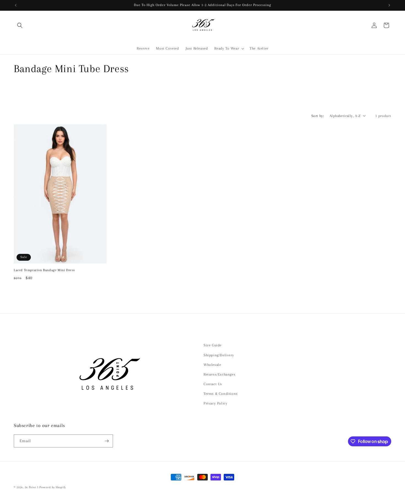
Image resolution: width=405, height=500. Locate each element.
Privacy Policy (215, 403)
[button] (20, 25)
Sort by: (317, 116)
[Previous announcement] (16, 5)
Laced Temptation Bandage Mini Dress (44, 270)
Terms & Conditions (221, 394)
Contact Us (213, 384)
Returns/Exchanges (219, 374)
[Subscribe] (107, 440)
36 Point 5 (32, 487)
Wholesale (212, 365)
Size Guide (213, 345)
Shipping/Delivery (219, 355)
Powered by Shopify (52, 487)
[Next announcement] (389, 5)
